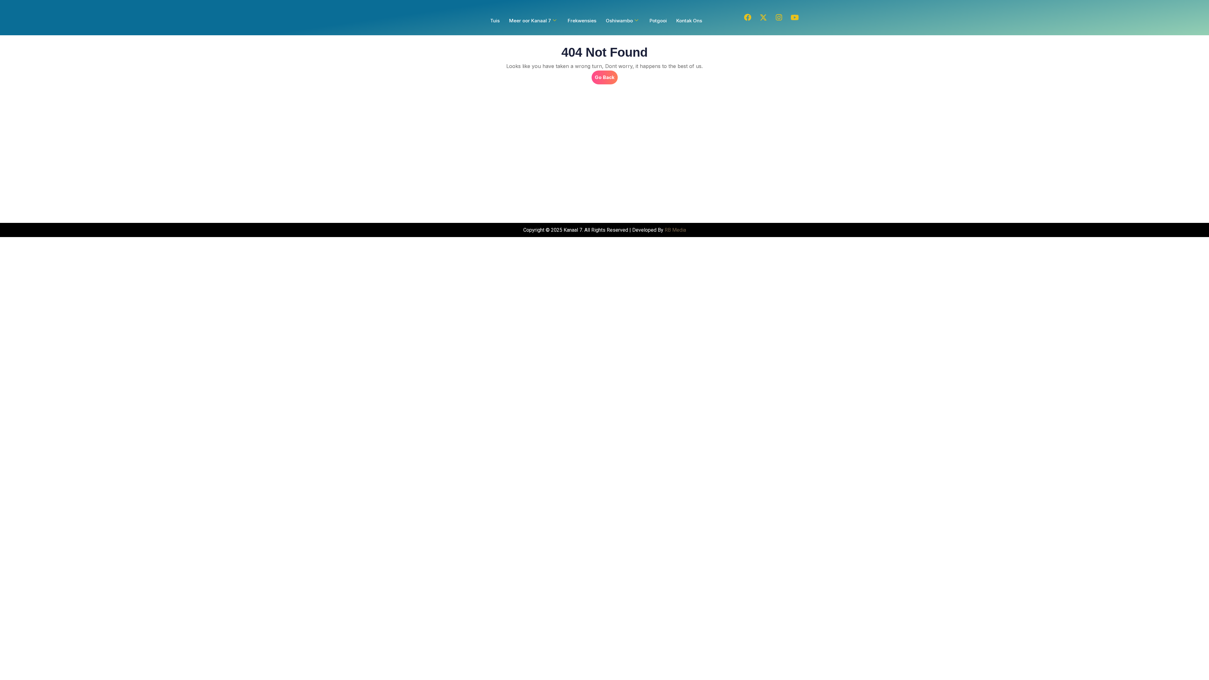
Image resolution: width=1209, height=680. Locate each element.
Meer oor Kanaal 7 (530, 21)
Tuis (495, 21)
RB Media (675, 230)
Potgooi (658, 21)
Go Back (606, 75)
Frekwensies (582, 21)
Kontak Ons (689, 21)
